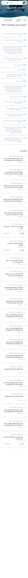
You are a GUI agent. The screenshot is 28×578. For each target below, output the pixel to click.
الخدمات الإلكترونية (18, 20)
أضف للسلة (8, 233)
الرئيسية (25, 20)
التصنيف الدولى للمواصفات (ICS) (8, 20)
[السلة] (7, 3)
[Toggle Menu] (3, 3)
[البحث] (11, 2)
